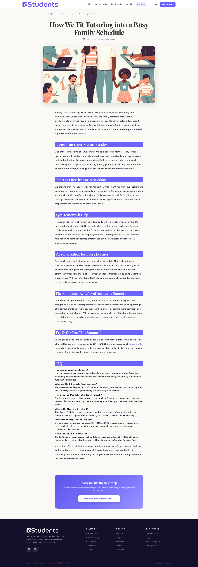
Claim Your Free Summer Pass (97, 498)
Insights (141, 4)
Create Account (152, 533)
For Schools (116, 4)
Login (154, 4)
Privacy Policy (151, 545)
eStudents (133, 343)
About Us (129, 4)
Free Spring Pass (153, 541)
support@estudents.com (162, 563)
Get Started (167, 4)
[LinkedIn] (35, 549)
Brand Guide (121, 545)
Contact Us (120, 550)
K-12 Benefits (91, 533)
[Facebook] (29, 549)
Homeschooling (100, 4)
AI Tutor (89, 550)
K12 (88, 4)
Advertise (120, 541)
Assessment (91, 545)
